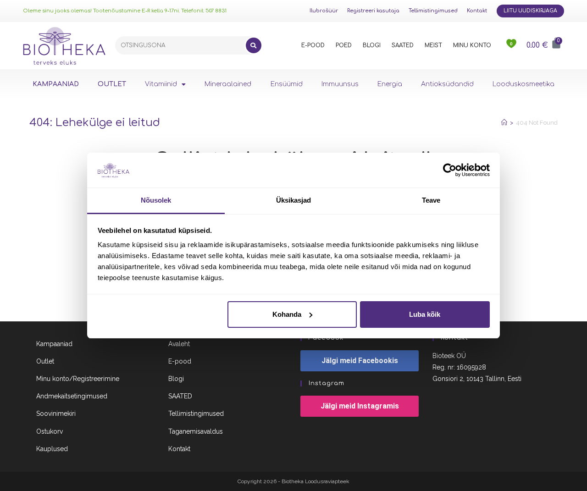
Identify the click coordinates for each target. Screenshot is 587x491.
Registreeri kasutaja (373, 11)
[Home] (504, 122)
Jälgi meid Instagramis (360, 406)
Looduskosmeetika (523, 84)
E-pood (179, 361)
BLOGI (372, 45)
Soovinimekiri (56, 413)
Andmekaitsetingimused (71, 396)
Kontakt (477, 11)
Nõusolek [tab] (156, 200)
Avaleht (179, 344)
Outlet (45, 361)
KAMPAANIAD (56, 84)
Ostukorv (49, 431)
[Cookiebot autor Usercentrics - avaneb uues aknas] (450, 170)
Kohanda (286, 314)
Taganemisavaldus (195, 431)
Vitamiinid (161, 84)
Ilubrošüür (324, 11)
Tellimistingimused (433, 11)
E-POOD (313, 45)
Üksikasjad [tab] (293, 200)
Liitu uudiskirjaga (530, 11)
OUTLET (112, 84)
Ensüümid (287, 84)
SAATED (403, 45)
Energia (389, 84)
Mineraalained (228, 84)
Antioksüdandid (447, 84)
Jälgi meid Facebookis (359, 360)
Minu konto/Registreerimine (77, 378)
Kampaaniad (54, 344)
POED (344, 45)
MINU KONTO (472, 45)
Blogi (176, 378)
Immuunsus (340, 84)
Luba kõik (424, 314)
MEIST (433, 45)
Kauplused (52, 448)
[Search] (253, 45)
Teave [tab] (431, 200)
